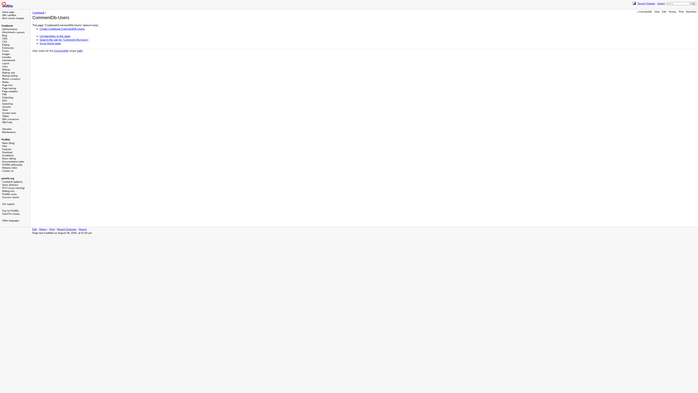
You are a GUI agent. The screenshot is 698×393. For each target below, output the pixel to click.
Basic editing (9, 158)
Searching (7, 103)
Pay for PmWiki (10, 210)
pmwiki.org (7, 178)
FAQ (4, 146)
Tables (5, 116)
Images (6, 54)
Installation (8, 155)
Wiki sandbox (9, 15)
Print (681, 11)
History (672, 11)
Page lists (7, 85)
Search (661, 3)
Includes (6, 57)
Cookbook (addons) (12, 181)
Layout (5, 63)
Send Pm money (11, 214)
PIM (4, 94)
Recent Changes (646, 3)
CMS (4, 38)
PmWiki (5, 139)
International (8, 60)
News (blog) (8, 143)
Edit (664, 11)
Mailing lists (8, 191)
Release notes (9, 167)
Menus (11, 79)
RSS (4, 100)
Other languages (10, 220)
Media (5, 82)
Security (6, 107)
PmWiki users (9, 194)
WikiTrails (7, 122)
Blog (4, 35)
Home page (8, 12)
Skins (5, 110)
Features (6, 149)
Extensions (8, 48)
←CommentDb (644, 11)
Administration (9, 29)
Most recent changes (13, 18)
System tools (9, 113)
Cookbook (7, 25)
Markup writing (9, 75)
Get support (8, 204)
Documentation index (13, 161)
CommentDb (61, 50)
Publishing (7, 97)
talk (80, 50)
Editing (5, 44)
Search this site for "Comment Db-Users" (64, 39)
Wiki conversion (10, 119)
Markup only (8, 72)
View (656, 11)
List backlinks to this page (55, 36)
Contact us (8, 171)
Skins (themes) (10, 185)
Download (7, 152)
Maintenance (9, 132)
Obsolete (7, 129)
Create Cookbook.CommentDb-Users (62, 28)
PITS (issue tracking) (13, 188)
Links (5, 66)
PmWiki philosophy (12, 164)
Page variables (10, 91)
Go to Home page (50, 43)
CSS (4, 41)
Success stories (10, 197)
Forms (5, 51)
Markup (6, 69)
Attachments (13, 32)
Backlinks (691, 11)
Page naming (9, 88)
